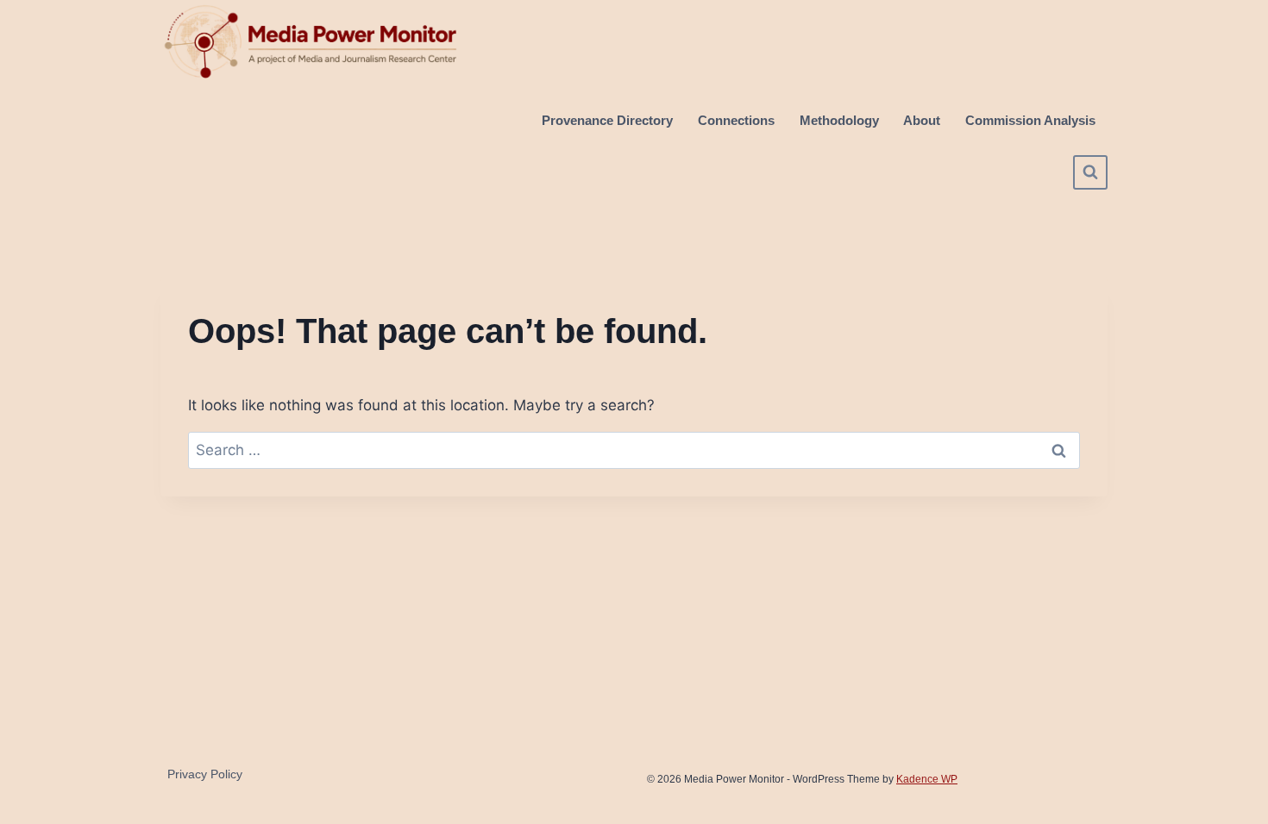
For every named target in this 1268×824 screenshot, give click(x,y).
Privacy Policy (204, 774)
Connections (736, 120)
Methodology (839, 120)
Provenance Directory (607, 120)
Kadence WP (926, 779)
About (921, 120)
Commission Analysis (1030, 120)
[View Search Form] (1090, 172)
